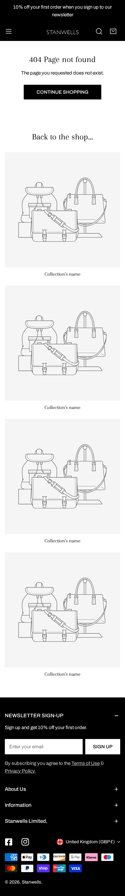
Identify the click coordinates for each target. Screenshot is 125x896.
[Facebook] (8, 842)
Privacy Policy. (20, 771)
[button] (113, 31)
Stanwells (31, 882)
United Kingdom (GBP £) (90, 841)
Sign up (103, 746)
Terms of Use (85, 763)
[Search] (99, 31)
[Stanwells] (62, 31)
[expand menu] (9, 31)
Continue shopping (62, 92)
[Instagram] (25, 842)
